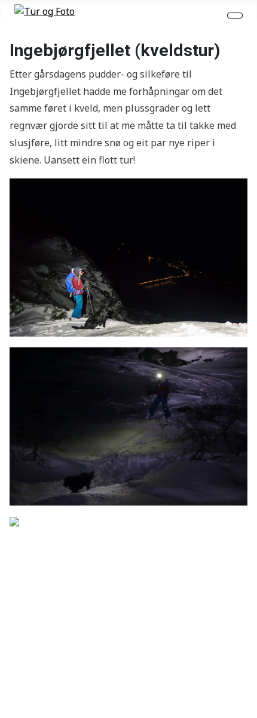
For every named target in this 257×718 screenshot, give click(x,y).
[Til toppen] (242, 703)
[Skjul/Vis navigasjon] (235, 16)
